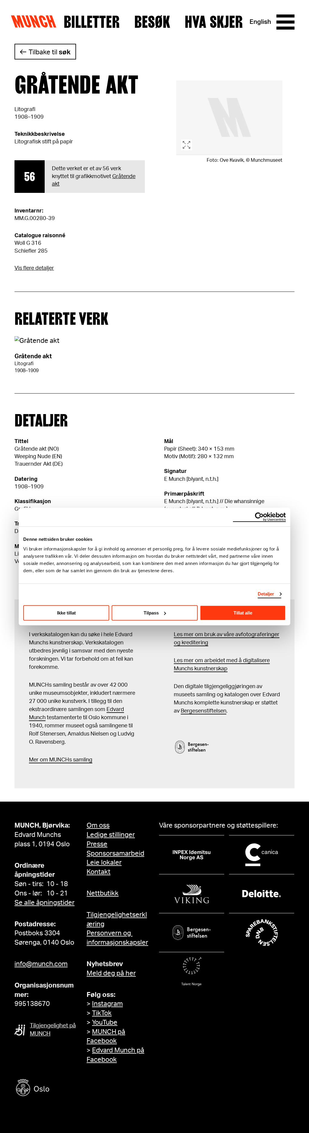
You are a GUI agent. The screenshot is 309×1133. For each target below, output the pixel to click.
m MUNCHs (57, 760)
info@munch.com (41, 964)
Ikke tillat (66, 612)
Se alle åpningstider (44, 902)
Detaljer (266, 593)
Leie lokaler (104, 862)
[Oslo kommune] (59, 1088)
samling (82, 760)
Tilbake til (50, 52)
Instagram (107, 1004)
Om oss (98, 825)
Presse (97, 844)
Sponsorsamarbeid (115, 853)
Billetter (92, 22)
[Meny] (285, 22)
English (260, 22)
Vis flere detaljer (34, 268)
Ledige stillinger (111, 834)
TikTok (102, 1013)
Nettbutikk (103, 893)
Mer (34, 760)
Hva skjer (214, 22)
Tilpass (151, 612)
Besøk (152, 22)
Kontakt (98, 872)
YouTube (104, 1022)
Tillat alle (243, 612)
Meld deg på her (111, 973)
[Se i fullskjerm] (229, 118)
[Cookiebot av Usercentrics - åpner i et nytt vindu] (259, 517)
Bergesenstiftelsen (203, 711)
